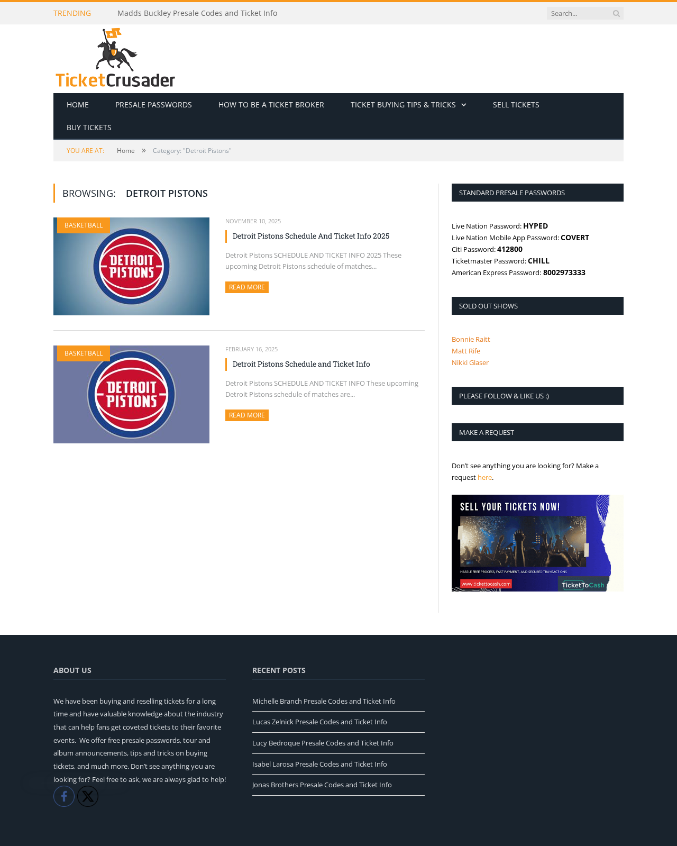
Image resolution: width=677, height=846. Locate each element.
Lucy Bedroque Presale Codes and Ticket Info (323, 743)
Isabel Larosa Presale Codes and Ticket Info (319, 764)
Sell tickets (516, 104)
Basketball (84, 225)
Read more (249, 287)
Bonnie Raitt (471, 339)
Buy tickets (89, 127)
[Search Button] (616, 13)
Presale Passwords (153, 104)
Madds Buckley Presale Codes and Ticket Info (197, 13)
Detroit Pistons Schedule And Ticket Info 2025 (311, 236)
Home (78, 104)
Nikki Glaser (470, 362)
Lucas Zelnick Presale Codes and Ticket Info (319, 721)
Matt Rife (466, 351)
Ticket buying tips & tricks (403, 104)
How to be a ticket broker (271, 104)
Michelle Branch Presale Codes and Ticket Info (324, 701)
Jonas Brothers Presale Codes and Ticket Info (322, 784)
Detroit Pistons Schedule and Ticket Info (301, 364)
